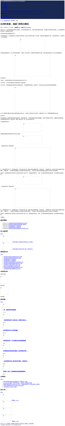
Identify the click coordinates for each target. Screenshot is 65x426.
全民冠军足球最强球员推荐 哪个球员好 (17, 224)
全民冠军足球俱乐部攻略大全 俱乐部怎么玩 (18, 228)
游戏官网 (3, 15)
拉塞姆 (36, 13)
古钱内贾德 (15, 13)
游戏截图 (5, 7)
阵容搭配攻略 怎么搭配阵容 (15, 227)
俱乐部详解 (36, 11)
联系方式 (22, 423)
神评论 (29, 27)
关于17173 (3, 423)
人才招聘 (8, 423)
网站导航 (32, 423)
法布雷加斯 (24, 13)
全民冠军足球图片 (9, 11)
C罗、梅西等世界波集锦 (9, 309)
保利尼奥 (29, 13)
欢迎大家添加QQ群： (8, 18)
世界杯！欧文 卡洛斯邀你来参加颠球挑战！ (14, 371)
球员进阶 (26, 11)
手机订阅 (26, 27)
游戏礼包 (7, 15)
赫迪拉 (39, 13)
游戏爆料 (22, 11)
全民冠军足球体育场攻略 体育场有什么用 (13, 263)
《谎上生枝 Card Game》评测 (9, 386)
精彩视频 (5, 6)
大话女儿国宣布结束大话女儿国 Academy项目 (13, 385)
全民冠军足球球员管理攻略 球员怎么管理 (18, 223)
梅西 (7, 13)
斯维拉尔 (20, 13)
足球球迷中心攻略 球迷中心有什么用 (12, 264)
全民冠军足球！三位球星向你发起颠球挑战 (14, 340)
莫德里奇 (10, 13)
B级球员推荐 (31, 11)
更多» (2, 233)
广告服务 (13, 423)
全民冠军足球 (7, 20)
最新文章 (5, 4)
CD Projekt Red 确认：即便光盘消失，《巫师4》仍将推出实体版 (17, 382)
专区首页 (5, 3)
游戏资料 (42, 11)
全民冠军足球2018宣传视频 (10, 330)
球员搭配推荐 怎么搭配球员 (15, 225)
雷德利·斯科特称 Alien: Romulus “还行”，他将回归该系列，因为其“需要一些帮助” (21, 384)
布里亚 (33, 13)
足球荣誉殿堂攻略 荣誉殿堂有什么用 (12, 268)
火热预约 (3, 11)
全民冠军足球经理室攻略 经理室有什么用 (13, 267)
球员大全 (5, 8)
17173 (2, 20)
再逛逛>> (3, 217)
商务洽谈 (17, 423)
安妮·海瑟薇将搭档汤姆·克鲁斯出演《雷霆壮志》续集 (15, 381)
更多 (43, 13)
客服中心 (27, 423)
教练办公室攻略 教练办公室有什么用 (12, 266)
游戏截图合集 (16, 11)
